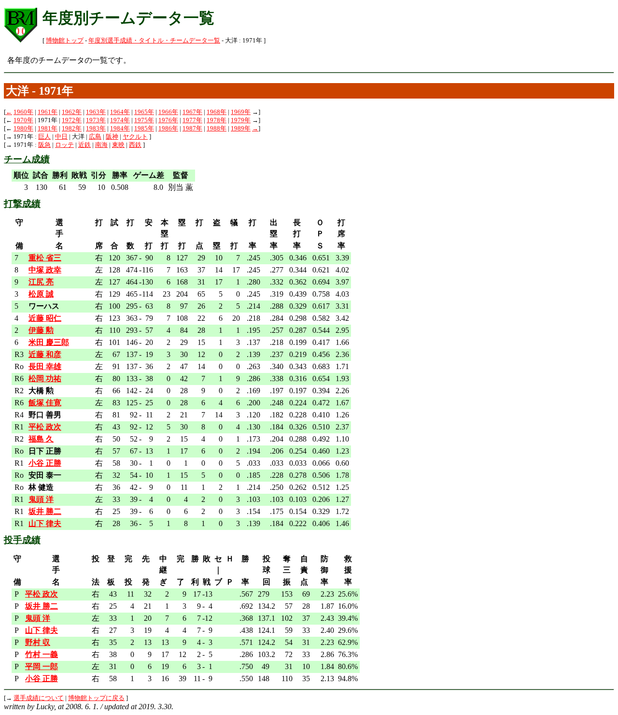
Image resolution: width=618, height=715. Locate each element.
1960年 (23, 112)
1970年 (23, 120)
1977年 (192, 120)
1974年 (120, 120)
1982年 (72, 128)
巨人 (44, 136)
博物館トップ (65, 40)
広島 (95, 136)
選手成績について (39, 698)
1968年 (216, 112)
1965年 (144, 112)
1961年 (47, 112)
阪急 (44, 145)
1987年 (192, 128)
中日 (61, 136)
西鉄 (135, 145)
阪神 (112, 136)
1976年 (168, 120)
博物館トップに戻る (96, 698)
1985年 (144, 128)
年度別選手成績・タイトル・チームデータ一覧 (154, 40)
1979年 (241, 120)
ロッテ (64, 145)
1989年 (241, 128)
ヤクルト (135, 136)
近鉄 (84, 145)
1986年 (168, 128)
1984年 (120, 128)
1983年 (96, 128)
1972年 (72, 120)
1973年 (96, 120)
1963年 (96, 112)
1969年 (241, 112)
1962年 (72, 112)
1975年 (144, 120)
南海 (101, 145)
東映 (118, 145)
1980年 (23, 128)
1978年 (216, 120)
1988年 (216, 128)
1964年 (120, 112)
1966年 (168, 112)
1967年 (192, 112)
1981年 (47, 128)
